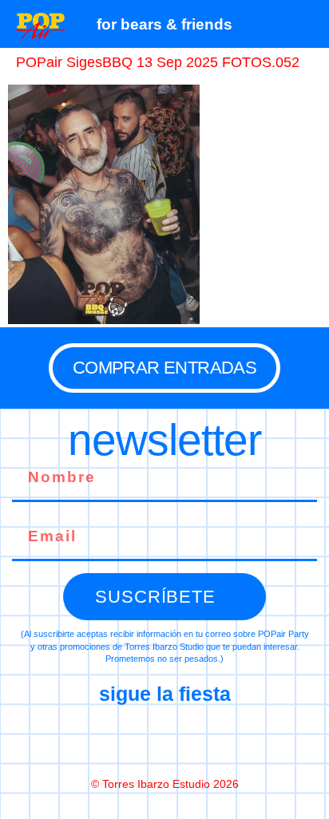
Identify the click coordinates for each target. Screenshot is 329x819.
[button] (308, 24)
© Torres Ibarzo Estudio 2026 (165, 783)
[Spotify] (231, 740)
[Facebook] (97, 740)
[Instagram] (164, 740)
